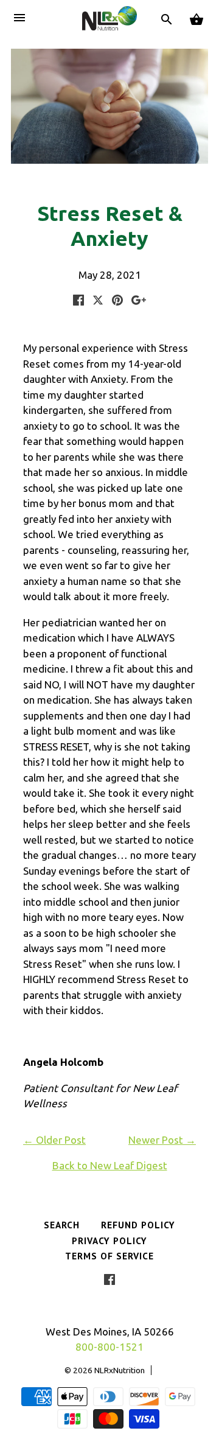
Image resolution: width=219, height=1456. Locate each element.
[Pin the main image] (117, 301)
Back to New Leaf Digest (109, 1165)
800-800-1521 (109, 1347)
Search (62, 1225)
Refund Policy (138, 1225)
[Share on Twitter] (99, 301)
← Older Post (54, 1140)
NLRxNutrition (119, 1370)
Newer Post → (162, 1140)
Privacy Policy (109, 1240)
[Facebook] (109, 1281)
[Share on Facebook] (78, 301)
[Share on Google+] (138, 301)
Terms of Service (109, 1256)
